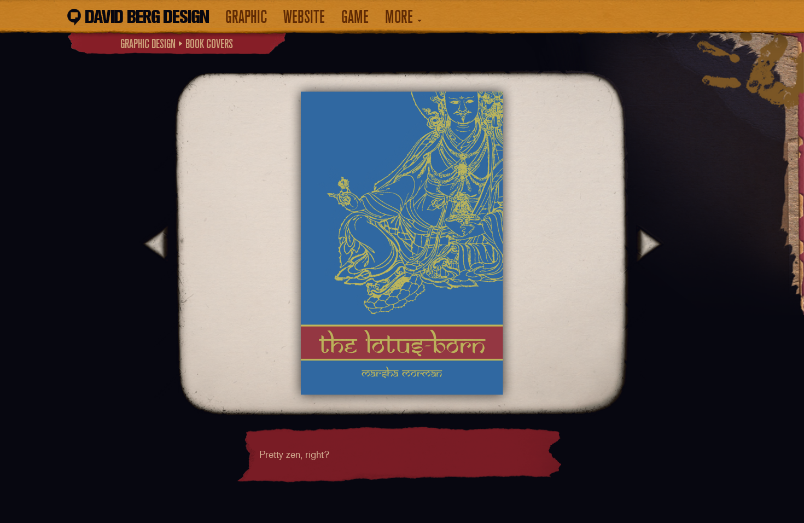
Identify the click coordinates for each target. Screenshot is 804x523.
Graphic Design (148, 43)
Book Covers (209, 43)
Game (355, 17)
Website (304, 17)
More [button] (400, 17)
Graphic (246, 17)
